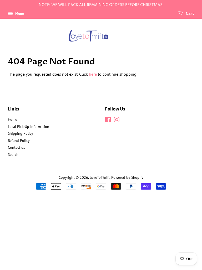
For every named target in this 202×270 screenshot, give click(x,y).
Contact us (16, 147)
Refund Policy (19, 140)
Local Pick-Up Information (28, 126)
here (93, 74)
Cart (189, 13)
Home (12, 119)
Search (13, 154)
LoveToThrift (100, 177)
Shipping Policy (20, 133)
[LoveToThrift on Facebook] (108, 120)
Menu (19, 13)
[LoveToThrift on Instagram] (116, 120)
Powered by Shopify (127, 177)
